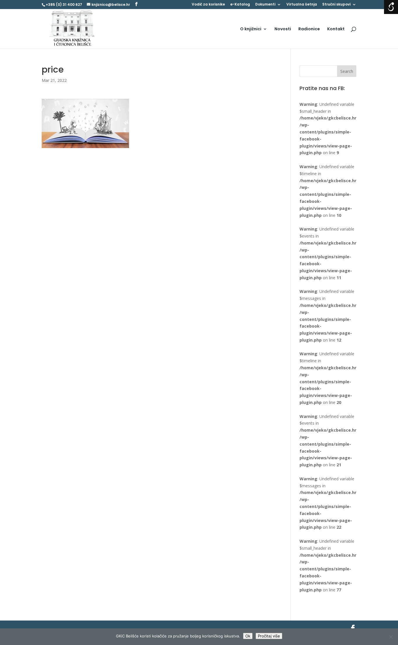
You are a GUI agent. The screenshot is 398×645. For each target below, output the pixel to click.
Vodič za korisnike (208, 5)
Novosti (282, 29)
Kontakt (336, 29)
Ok (247, 636)
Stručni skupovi (336, 5)
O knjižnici (250, 29)
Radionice (309, 29)
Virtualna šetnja (301, 5)
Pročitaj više (269, 636)
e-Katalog (240, 5)
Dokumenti (265, 5)
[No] (391, 637)
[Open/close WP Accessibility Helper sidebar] (391, 7)
